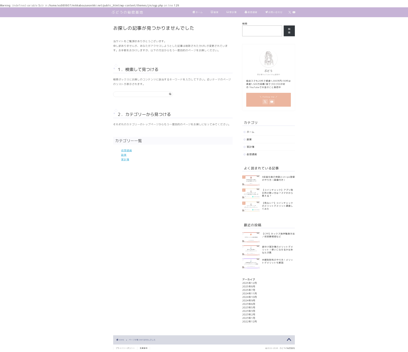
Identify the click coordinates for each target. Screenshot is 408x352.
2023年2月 (248, 314)
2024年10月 (249, 297)
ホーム (199, 12)
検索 (244, 23)
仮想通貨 (252, 12)
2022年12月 (249, 321)
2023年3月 (248, 311)
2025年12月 (249, 283)
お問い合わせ (275, 12)
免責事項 (143, 348)
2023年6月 (248, 304)
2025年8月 (248, 286)
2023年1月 (248, 318)
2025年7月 (248, 290)
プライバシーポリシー (125, 348)
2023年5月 (248, 307)
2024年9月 (248, 300)
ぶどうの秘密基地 (127, 12)
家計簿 (233, 12)
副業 (216, 12)
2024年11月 (249, 293)
